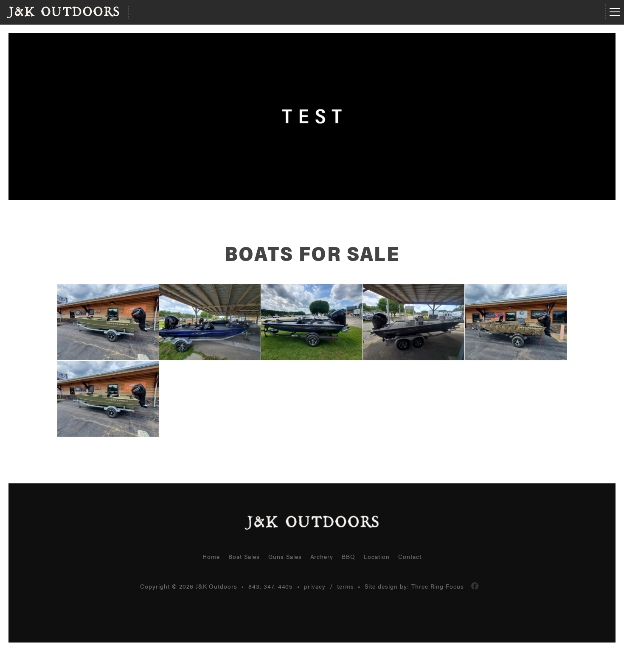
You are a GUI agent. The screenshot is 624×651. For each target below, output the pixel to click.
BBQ (348, 556)
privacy (315, 586)
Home (211, 556)
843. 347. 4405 (270, 586)
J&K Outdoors (63, 12)
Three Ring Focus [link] (437, 586)
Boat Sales (244, 556)
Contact (410, 556)
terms (345, 586)
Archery (322, 556)
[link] (475, 586)
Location (377, 556)
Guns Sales (285, 556)
